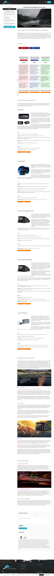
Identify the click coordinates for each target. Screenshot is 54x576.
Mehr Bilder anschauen (23, 220)
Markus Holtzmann (23, 564)
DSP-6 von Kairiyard (43, 37)
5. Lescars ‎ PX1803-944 (8, 25)
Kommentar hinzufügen (23, 528)
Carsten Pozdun (23, 566)
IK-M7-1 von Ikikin (29, 36)
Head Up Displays (41, 2)
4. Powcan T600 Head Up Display (10, 23)
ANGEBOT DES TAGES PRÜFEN (23, 60)
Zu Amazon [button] (24, 152)
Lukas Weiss (22, 568)
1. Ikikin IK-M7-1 (7, 17)
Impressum (10, 573)
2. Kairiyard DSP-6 (7, 18)
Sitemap (4, 573)
